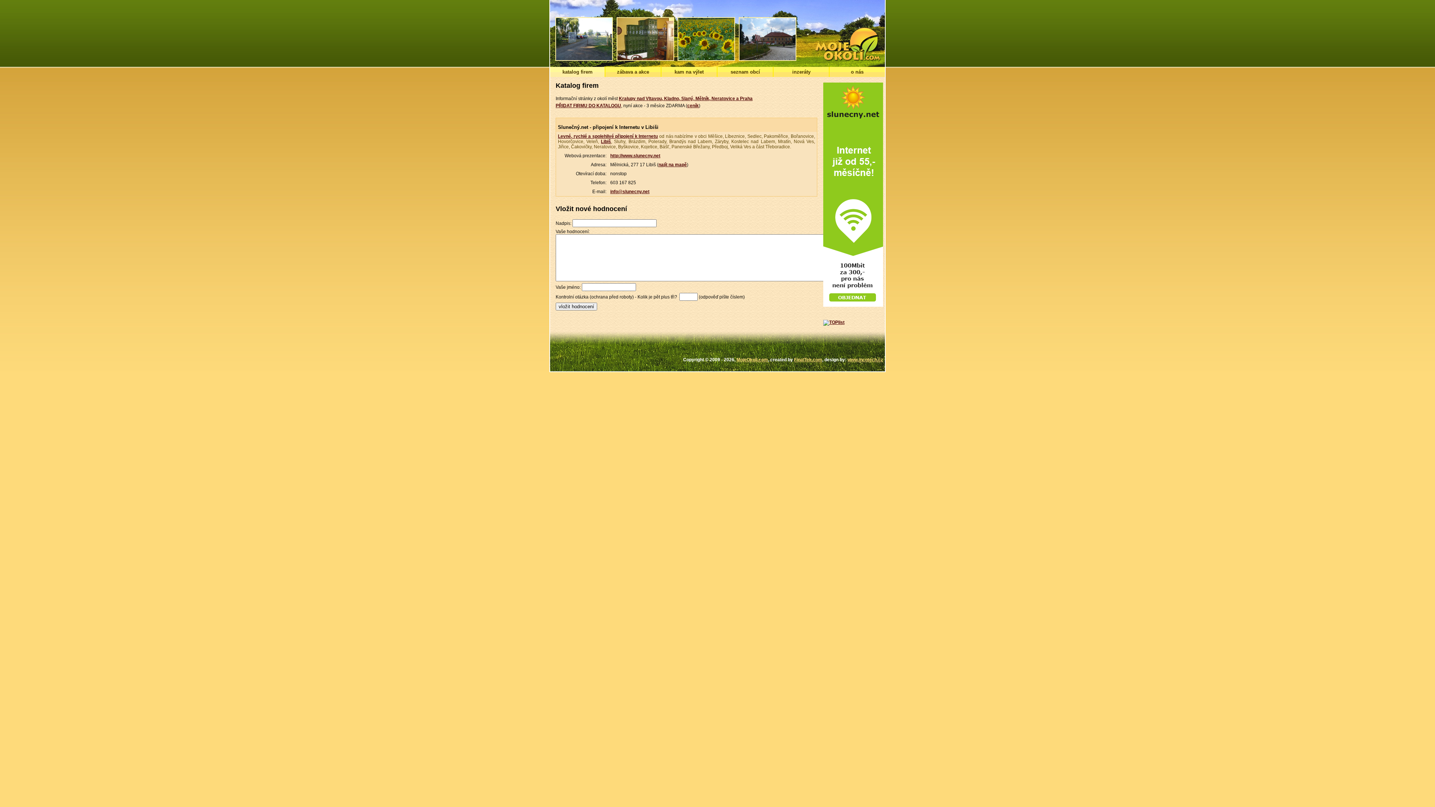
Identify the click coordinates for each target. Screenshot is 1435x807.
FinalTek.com (808, 359)
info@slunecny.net (629, 191)
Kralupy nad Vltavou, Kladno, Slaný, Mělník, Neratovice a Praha (686, 98)
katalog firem (577, 72)
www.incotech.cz (865, 359)
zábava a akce (633, 72)
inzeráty (801, 72)
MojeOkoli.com (752, 359)
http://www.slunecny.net (635, 155)
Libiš (606, 141)
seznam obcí (745, 72)
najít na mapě (672, 164)
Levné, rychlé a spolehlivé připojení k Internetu (608, 136)
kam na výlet (689, 72)
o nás (857, 72)
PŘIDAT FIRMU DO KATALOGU (588, 105)
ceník (693, 105)
